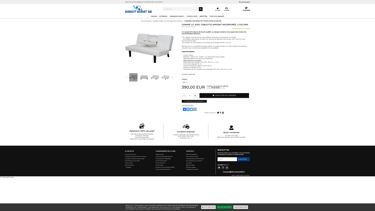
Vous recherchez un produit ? (194, 160)
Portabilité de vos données (132, 160)
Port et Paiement (160, 163)
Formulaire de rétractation (163, 169)
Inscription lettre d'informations (195, 158)
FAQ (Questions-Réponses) (163, 158)
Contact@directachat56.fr (234, 172)
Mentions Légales (191, 167)
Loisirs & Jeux (192, 16)
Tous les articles (146, 21)
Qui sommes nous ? (130, 154)
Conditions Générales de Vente (164, 156)
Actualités (189, 163)
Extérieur (163, 16)
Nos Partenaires (129, 165)
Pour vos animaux (217, 16)
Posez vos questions (191, 154)
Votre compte (159, 165)
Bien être (203, 16)
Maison (154, 16)
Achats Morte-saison (161, 160)
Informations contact (192, 156)
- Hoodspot (128, 167)
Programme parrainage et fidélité (165, 167)
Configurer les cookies (192, 169)
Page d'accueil (160, 154)
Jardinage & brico (177, 16)
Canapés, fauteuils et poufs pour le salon (202, 21)
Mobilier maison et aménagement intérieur (168, 21)
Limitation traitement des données (134, 158)
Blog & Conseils (190, 165)
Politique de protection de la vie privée (135, 156)
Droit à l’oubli (129, 163)
